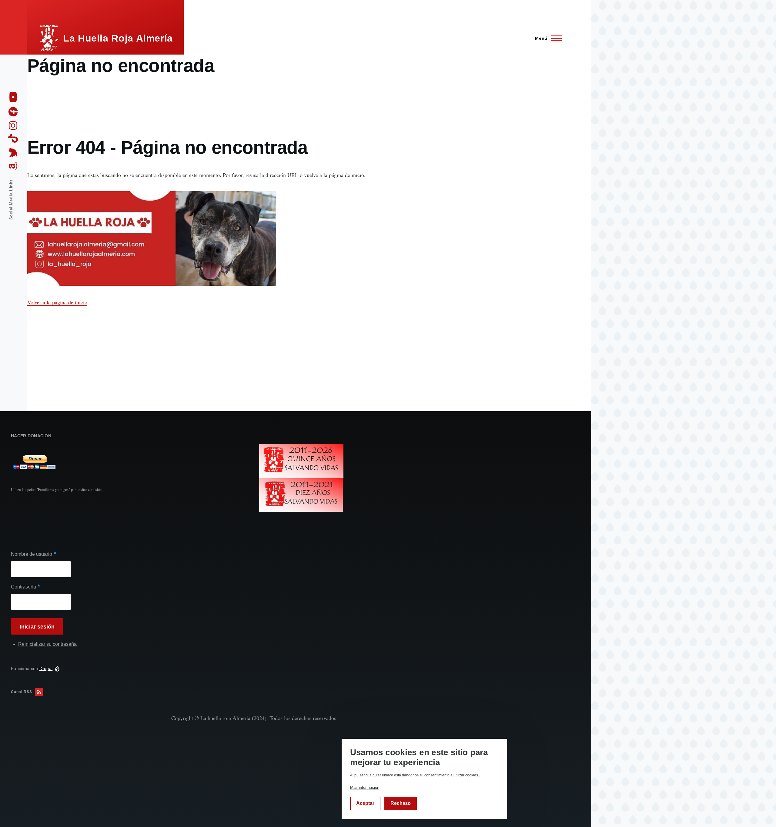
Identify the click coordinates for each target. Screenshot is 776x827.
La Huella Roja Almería (118, 38)
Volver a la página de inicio (57, 302)
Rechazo (400, 803)
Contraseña (23, 586)
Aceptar (365, 803)
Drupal (46, 668)
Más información (364, 787)
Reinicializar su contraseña (47, 644)
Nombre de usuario (31, 554)
